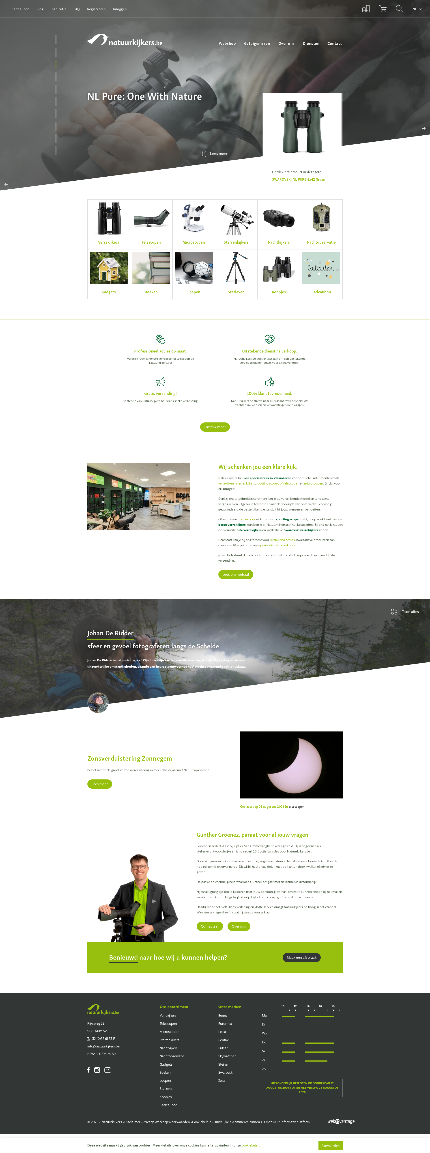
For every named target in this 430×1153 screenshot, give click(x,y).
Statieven (166, 1088)
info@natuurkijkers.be (103, 1046)
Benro (222, 1015)
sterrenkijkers (245, 483)
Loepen (165, 1080)
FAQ (76, 9)
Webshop (227, 43)
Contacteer (210, 926)
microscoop (246, 519)
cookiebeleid (251, 1145)
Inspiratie (58, 9)
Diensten (311, 43)
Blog (40, 9)
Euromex (225, 1023)
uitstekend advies (282, 540)
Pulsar (223, 1048)
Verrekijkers (168, 1015)
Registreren (96, 9)
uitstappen (296, 806)
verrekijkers (226, 483)
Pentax (223, 1040)
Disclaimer (132, 1122)
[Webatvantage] (341, 1121)
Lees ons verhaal (236, 574)
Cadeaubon (20, 9)
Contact (334, 43)
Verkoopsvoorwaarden (173, 1122)
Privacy (148, 1122)
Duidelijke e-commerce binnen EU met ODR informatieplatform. (262, 1122)
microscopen (313, 483)
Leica (222, 1032)
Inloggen (120, 9)
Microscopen (169, 1032)
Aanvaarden (330, 1145)
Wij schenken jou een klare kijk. (258, 466)
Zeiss (222, 1080)
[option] (302, 138)
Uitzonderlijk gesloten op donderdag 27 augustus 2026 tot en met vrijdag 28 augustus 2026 (302, 1088)
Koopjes (166, 1097)
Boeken (165, 1072)
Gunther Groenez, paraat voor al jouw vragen (252, 834)
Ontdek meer (215, 427)
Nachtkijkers (169, 1048)
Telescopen (168, 1023)
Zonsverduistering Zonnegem (129, 757)
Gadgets (166, 1064)
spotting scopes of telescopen (277, 483)
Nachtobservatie (172, 1056)
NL (415, 8)
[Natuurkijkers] (103, 1009)
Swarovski (225, 1072)
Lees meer (100, 784)
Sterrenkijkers (169, 1040)
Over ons (286, 43)
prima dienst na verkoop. (278, 545)
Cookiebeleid (201, 1122)
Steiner (223, 1064)
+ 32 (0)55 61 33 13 (101, 1039)
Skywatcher (227, 1056)
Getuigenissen (257, 43)
